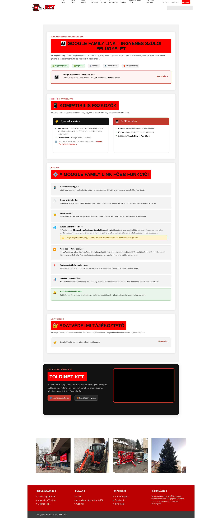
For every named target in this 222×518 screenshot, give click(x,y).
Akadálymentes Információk (89, 500)
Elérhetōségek (121, 496)
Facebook (119, 500)
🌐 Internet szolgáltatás (59, 398)
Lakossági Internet (46, 496)
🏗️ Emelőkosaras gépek (86, 398)
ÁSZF (78, 496)
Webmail (80, 503)
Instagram (119, 503)
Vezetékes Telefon (46, 500)
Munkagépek (43, 503)
